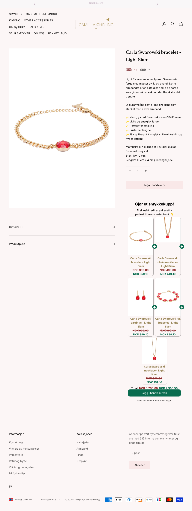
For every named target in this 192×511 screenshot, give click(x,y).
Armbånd (82, 448)
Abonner (139, 464)
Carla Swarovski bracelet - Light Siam (140, 262)
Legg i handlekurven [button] (154, 394)
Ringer (80, 454)
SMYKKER (15, 14)
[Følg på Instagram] (11, 486)
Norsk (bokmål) (48, 499)
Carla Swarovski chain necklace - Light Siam (168, 262)
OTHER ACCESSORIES (38, 20)
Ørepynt (81, 461)
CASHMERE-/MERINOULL (42, 14)
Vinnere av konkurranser (24, 448)
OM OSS (39, 33)
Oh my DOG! (17, 27)
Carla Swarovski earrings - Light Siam (140, 322)
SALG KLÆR (36, 27)
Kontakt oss (16, 442)
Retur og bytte (18, 461)
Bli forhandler (17, 473)
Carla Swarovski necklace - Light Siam (154, 370)
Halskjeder (82, 442)
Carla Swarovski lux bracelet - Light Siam (168, 322)
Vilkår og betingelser (21, 467)
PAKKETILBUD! (57, 33)
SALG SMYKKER (19, 33)
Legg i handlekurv (154, 184)
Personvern (16, 454)
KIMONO (14, 20)
